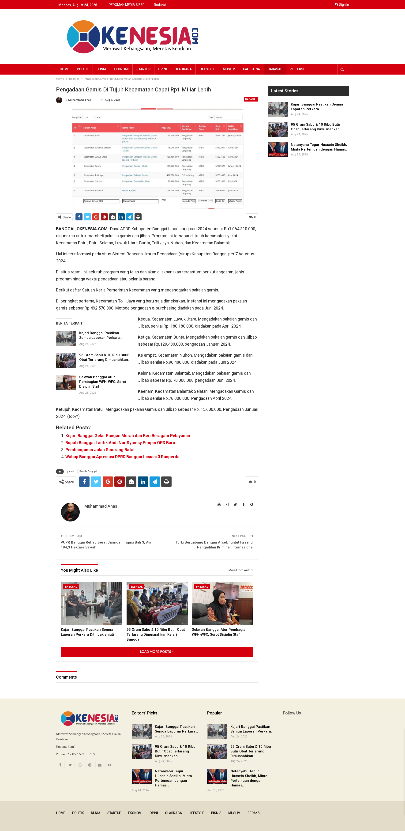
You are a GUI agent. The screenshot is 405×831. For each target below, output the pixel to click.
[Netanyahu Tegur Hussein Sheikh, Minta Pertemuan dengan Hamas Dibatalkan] (278, 149)
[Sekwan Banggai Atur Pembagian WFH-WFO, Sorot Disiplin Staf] (66, 382)
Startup (143, 69)
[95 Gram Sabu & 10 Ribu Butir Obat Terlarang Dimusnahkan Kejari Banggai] (66, 360)
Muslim (229, 69)
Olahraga (183, 69)
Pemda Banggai (88, 471)
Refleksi (297, 69)
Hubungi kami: (65, 746)
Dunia (101, 69)
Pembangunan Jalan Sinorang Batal (100, 449)
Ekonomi (121, 69)
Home (64, 69)
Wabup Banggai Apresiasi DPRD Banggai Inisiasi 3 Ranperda (122, 456)
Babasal (275, 69)
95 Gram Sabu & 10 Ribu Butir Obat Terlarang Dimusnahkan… (175, 751)
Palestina (251, 69)
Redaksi (160, 5)
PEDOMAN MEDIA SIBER (127, 5)
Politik (83, 69)
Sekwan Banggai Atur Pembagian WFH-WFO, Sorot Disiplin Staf (102, 382)
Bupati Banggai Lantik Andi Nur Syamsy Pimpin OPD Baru (120, 442)
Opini (162, 69)
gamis (70, 471)
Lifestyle (207, 69)
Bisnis (216, 813)
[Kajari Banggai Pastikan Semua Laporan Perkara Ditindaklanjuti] (66, 338)
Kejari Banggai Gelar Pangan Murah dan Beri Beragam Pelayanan (127, 435)
